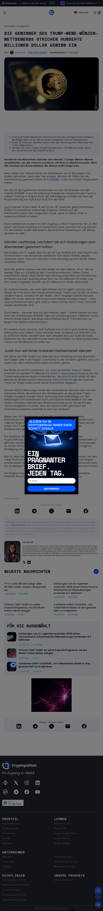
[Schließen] (75, 419)
